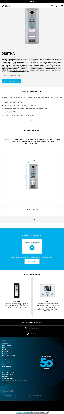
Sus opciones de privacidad (38, 412)
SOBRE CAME (5, 343)
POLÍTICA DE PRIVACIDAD (8, 372)
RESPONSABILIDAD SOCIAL (8, 351)
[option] (32, 26)
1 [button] (30, 120)
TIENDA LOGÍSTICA (6, 366)
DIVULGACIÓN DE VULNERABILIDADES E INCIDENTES (15, 381)
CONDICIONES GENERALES (8, 374)
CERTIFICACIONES (6, 345)
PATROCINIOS (5, 353)
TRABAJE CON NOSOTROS (8, 355)
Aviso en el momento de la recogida (23, 412)
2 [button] (33, 120)
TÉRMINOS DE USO (6, 376)
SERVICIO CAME (6, 362)
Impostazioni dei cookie (8, 383)
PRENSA (4, 349)
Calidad (4, 364)
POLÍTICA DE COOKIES (7, 378)
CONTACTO (4, 347)
